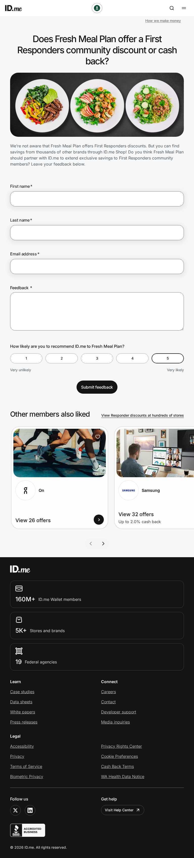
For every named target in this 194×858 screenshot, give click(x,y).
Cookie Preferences (119, 756)
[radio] (26, 358)
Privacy (17, 756)
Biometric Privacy (26, 776)
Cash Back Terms (117, 766)
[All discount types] (97, 8)
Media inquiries (115, 722)
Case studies (22, 691)
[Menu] (184, 8)
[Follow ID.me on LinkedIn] (30, 810)
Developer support (118, 711)
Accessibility (22, 746)
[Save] (98, 437)
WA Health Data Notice (122, 776)
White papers (22, 711)
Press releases (23, 722)
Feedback (21, 287)
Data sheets (21, 701)
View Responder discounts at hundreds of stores (142, 415)
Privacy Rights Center (121, 746)
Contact (108, 701)
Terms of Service (26, 766)
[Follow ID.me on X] (15, 810)
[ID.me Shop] (16, 8)
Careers (108, 691)
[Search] (172, 8)
